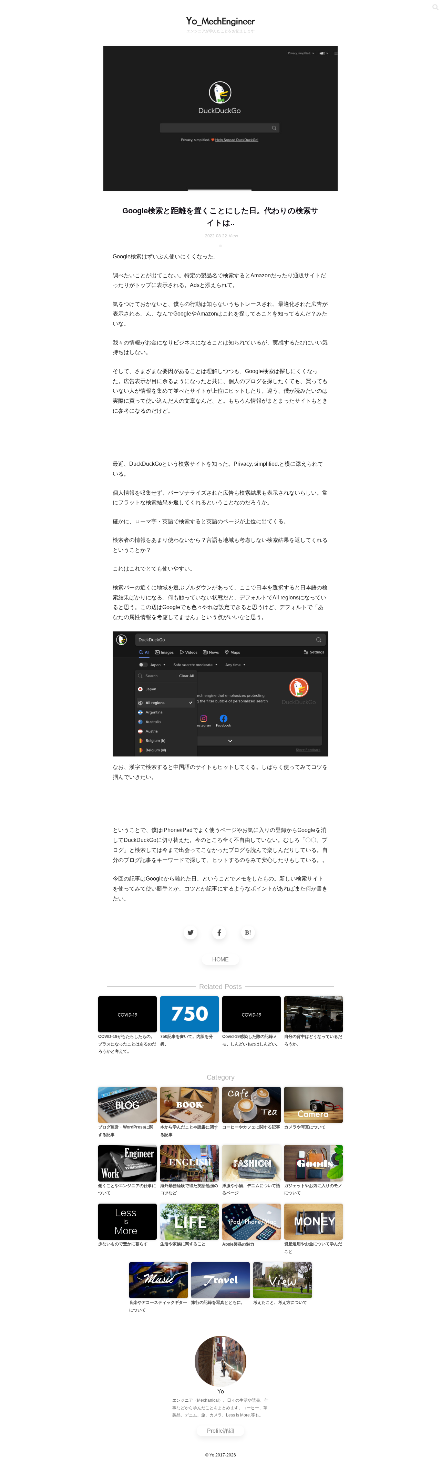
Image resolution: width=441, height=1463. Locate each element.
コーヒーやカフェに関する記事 (251, 1127)
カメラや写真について (305, 1127)
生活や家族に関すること (183, 1244)
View (233, 236)
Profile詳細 (220, 1431)
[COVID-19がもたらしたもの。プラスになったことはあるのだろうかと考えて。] (127, 1014)
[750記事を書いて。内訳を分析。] (189, 1014)
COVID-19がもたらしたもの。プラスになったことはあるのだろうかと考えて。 (127, 1044)
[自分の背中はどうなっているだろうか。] (313, 1014)
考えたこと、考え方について (280, 1302)
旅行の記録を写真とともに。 (218, 1302)
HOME (220, 959)
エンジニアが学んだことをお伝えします (220, 31)
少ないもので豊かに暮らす (123, 1244)
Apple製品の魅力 (238, 1244)
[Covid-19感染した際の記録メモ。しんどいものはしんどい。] (251, 1014)
